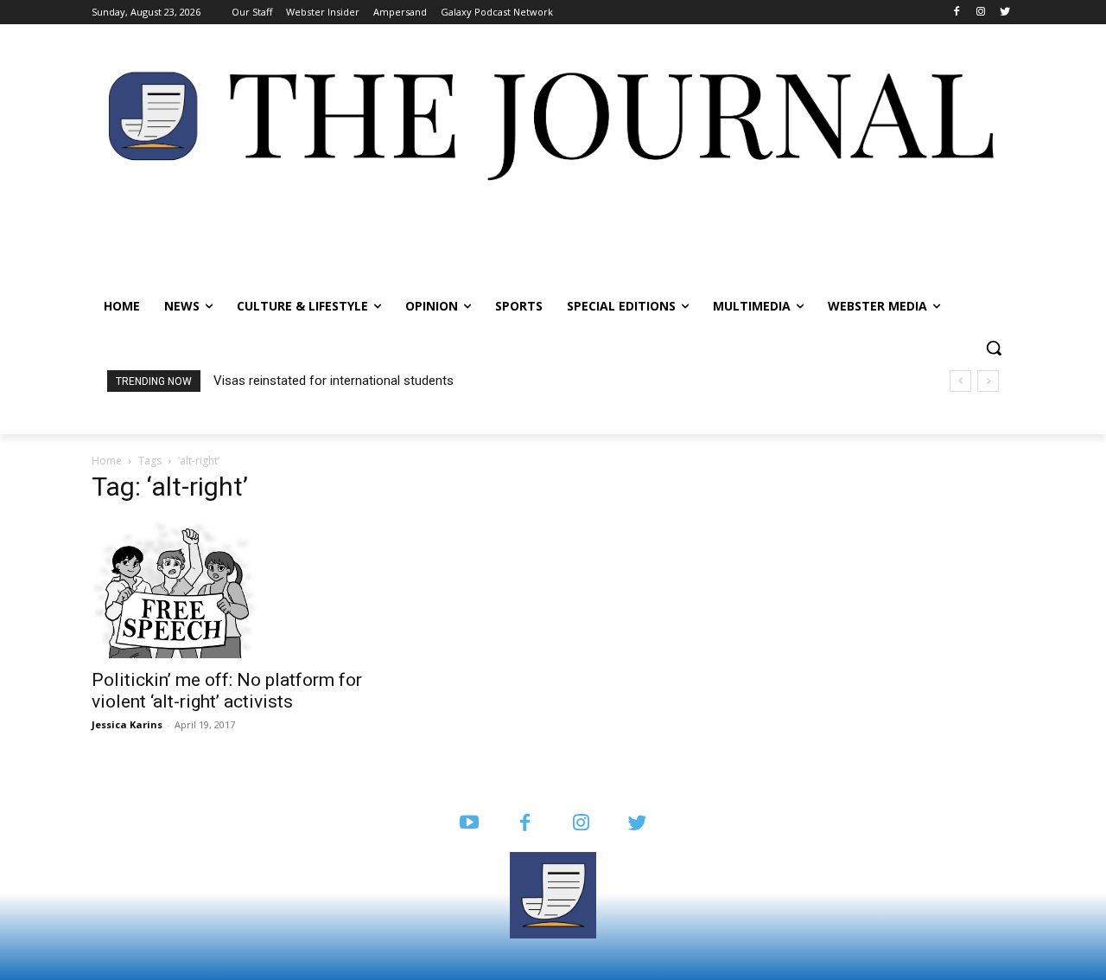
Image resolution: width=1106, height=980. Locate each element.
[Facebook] (957, 12)
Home (107, 460)
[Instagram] (980, 12)
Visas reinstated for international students (333, 380)
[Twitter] (1004, 12)
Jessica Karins (127, 724)
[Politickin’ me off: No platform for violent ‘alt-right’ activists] (232, 589)
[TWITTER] (637, 824)
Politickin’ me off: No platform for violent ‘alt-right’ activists (227, 690)
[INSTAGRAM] (581, 824)
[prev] (960, 381)
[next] (988, 381)
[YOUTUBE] (469, 824)
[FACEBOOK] (525, 824)
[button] (993, 347)
